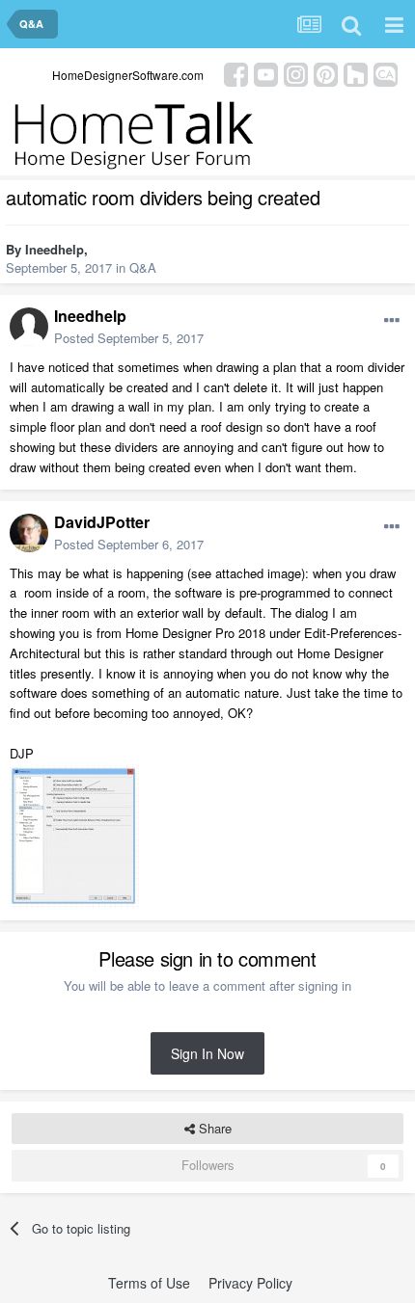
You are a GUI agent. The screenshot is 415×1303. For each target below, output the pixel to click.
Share (213, 1128)
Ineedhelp (54, 249)
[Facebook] (236, 73)
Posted (129, 338)
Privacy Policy (250, 1282)
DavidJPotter (102, 522)
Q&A (142, 267)
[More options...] (391, 320)
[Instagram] (296, 73)
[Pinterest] (326, 73)
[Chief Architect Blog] (386, 73)
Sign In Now (207, 1053)
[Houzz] (356, 73)
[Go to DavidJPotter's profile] (29, 533)
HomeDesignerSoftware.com (128, 74)
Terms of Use (149, 1282)
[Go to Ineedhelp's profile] (29, 326)
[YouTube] (266, 73)
